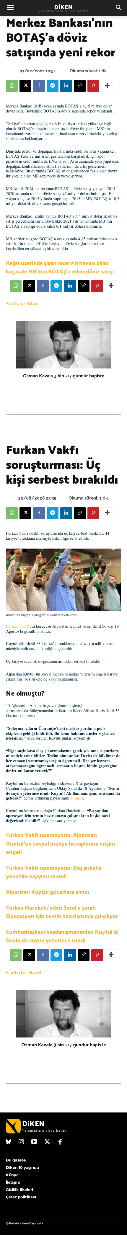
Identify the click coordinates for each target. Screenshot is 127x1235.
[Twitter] (47, 1142)
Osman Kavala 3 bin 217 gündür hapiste (63, 376)
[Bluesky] (9, 1142)
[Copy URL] (80, 86)
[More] (107, 86)
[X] (25, 86)
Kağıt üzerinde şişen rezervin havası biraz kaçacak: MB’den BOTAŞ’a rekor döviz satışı (60, 267)
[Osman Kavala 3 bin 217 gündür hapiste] (63, 344)
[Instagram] (22, 1142)
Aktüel (32, 303)
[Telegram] (52, 86)
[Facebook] (39, 86)
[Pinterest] (93, 86)
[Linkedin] (66, 86)
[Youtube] (34, 1142)
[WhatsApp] (12, 86)
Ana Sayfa (14, 303)
